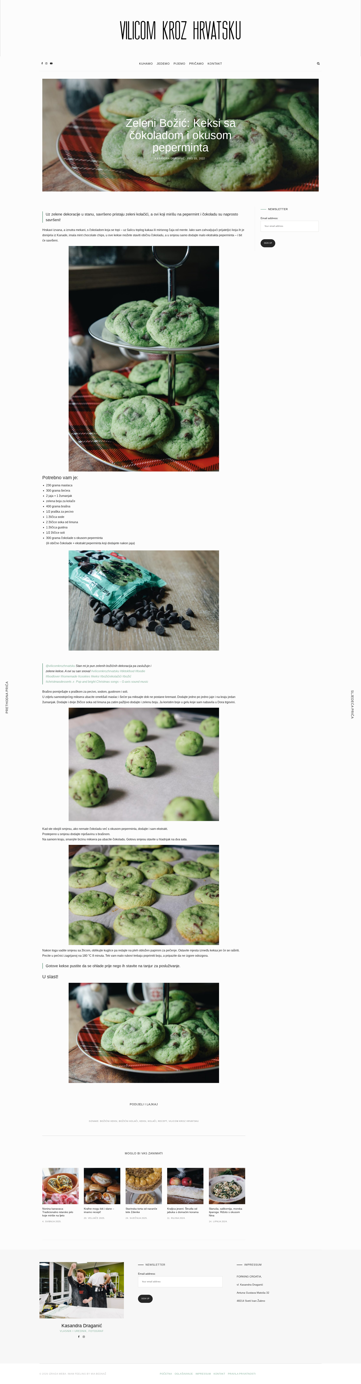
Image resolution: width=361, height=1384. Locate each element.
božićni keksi (108, 1121)
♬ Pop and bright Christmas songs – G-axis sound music (110, 681)
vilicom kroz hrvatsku (184, 1121)
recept (162, 1121)
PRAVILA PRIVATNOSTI (242, 1374)
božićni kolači (128, 1121)
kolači (152, 1121)
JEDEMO (163, 63)
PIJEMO (179, 63)
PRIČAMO (196, 63)
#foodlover (53, 676)
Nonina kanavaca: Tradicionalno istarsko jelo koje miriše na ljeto (57, 1212)
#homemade (69, 676)
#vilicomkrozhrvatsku (105, 671)
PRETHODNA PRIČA (7, 697)
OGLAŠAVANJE (184, 1374)
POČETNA (166, 1374)
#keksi (95, 676)
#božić (126, 676)
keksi (143, 1121)
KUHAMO (146, 63)
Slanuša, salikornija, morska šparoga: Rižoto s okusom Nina (225, 1212)
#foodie (140, 671)
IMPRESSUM (203, 1374)
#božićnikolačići (111, 676)
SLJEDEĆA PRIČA (352, 704)
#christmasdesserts (58, 681)
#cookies (84, 676)
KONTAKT (215, 63)
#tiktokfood (127, 671)
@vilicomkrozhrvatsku (60, 665)
